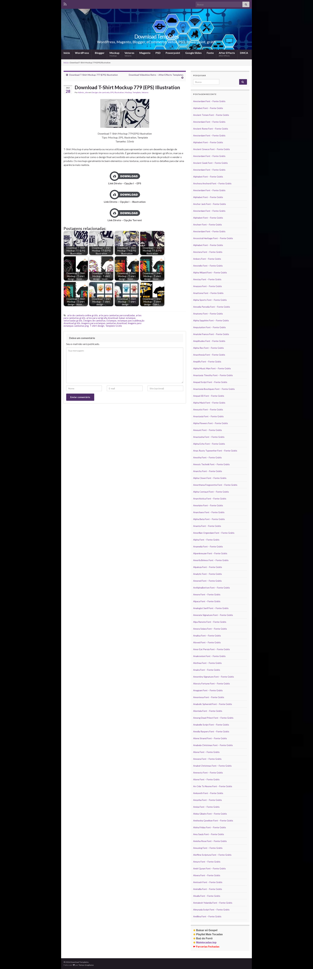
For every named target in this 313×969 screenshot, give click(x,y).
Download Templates (156, 36)
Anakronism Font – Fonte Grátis (209, 656)
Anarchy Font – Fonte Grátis (207, 471)
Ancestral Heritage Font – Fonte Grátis (213, 238)
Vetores (129, 54)
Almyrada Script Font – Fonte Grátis (211, 909)
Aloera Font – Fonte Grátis (206, 875)
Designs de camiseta (101, 92)
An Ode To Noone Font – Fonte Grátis (212, 786)
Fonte (210, 52)
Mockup (114, 54)
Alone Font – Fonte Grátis (206, 752)
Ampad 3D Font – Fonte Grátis (208, 395)
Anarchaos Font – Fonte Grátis (208, 512)
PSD (158, 52)
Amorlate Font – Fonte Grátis (208, 505)
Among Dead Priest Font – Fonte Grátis (213, 717)
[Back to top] (306, 962)
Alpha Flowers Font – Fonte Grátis (210, 423)
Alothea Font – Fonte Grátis (207, 663)
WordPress (82, 52)
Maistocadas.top (204, 942)
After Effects (227, 54)
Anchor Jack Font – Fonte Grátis (209, 204)
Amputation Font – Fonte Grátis (209, 327)
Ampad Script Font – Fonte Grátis (210, 382)
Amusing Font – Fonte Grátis (208, 848)
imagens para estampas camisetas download (104, 323)
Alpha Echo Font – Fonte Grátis (209, 443)
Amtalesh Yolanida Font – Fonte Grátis (212, 902)
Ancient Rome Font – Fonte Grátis (210, 128)
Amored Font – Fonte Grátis (207, 580)
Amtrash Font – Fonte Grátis (207, 882)
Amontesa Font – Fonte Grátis (208, 697)
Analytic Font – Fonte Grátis (207, 573)
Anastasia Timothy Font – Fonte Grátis (213, 375)
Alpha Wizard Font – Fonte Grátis (210, 272)
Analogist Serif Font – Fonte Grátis (211, 608)
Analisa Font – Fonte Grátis (207, 635)
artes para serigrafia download (102, 318)
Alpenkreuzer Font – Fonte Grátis (210, 553)
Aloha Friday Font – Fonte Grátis (209, 827)
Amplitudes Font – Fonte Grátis (209, 341)
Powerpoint (173, 52)
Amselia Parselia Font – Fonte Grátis (211, 306)
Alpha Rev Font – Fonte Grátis (208, 347)
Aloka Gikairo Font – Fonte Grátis (210, 813)
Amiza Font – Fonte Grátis (206, 806)
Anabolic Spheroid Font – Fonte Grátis (212, 704)
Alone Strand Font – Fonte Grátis (210, 738)
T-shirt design (97, 325)
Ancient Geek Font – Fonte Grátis (210, 162)
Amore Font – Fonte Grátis (206, 594)
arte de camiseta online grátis (82, 315)
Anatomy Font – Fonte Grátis (208, 313)
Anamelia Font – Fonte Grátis (208, 546)
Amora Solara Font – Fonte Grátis (210, 628)
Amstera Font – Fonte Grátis (207, 252)
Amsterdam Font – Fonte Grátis (209, 101)
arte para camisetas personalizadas (117, 315)
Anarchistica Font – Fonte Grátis (209, 498)
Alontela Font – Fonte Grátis (207, 711)
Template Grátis (113, 325)
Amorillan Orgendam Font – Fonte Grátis (213, 532)
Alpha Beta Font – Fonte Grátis (209, 519)
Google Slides (193, 52)
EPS (112, 92)
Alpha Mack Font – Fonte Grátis (209, 402)
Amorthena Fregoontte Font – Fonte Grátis (215, 484)
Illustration (119, 92)
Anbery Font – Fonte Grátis (207, 258)
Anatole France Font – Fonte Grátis (211, 334)
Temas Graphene (86, 965)
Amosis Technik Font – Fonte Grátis (211, 464)
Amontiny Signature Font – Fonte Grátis (213, 676)
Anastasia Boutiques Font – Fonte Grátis (214, 389)
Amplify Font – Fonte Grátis (207, 361)
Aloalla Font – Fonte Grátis (206, 895)
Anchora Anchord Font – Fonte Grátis (212, 183)
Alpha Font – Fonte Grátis (206, 539)
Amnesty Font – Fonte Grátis (208, 772)
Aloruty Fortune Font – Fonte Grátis (211, 683)
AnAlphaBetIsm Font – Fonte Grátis (211, 587)
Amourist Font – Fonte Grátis (208, 409)
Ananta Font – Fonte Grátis (207, 526)
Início (67, 52)
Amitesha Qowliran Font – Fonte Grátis (213, 820)
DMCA (244, 52)
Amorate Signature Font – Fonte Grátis (213, 615)
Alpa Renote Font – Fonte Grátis (209, 621)
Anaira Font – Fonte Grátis (206, 669)
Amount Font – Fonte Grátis (207, 430)
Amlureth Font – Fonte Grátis (208, 793)
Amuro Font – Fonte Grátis (206, 861)
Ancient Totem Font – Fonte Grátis (211, 115)
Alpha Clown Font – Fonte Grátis (209, 478)
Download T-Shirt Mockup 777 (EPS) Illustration (93, 74)
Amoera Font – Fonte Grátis (207, 758)
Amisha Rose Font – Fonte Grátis (210, 841)
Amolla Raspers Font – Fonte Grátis (211, 731)
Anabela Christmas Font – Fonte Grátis (213, 745)
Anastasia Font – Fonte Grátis (208, 416)
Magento (144, 52)
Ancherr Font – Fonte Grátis (207, 224)
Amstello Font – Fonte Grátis (208, 265)
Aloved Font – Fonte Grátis (207, 642)
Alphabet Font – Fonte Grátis (208, 108)
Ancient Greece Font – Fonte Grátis (211, 149)
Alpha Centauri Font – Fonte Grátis (211, 491)
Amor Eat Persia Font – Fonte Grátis (211, 649)
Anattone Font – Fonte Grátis (208, 293)
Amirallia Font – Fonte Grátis (207, 889)
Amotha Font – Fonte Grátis (207, 457)
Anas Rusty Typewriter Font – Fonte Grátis (215, 450)
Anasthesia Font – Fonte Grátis (209, 354)
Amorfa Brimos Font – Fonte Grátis (211, 560)
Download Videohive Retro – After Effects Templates (156, 74)
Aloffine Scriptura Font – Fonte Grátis (212, 854)
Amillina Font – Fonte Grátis (207, 916)
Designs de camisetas (94, 320)
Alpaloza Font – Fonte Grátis (207, 567)
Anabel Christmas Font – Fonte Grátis (212, 765)
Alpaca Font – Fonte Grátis (206, 601)
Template (137, 92)
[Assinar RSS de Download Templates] (65, 3)
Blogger (99, 52)
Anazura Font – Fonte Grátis (207, 286)
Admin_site (83, 92)
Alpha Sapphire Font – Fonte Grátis (211, 320)
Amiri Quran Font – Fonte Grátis (209, 868)
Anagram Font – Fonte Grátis (208, 690)
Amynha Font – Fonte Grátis (207, 800)
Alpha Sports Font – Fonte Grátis (210, 299)
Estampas (112, 320)
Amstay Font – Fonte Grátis (207, 279)
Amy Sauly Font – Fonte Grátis (208, 834)
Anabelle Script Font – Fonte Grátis (211, 724)
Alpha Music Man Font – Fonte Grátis (212, 368)
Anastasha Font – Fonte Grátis (208, 436)
